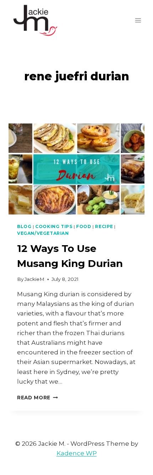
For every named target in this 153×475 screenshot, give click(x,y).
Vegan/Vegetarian (43, 233)
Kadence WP (77, 453)
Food (83, 226)
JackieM (34, 279)
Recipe (104, 226)
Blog (24, 226)
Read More (37, 397)
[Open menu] (137, 20)
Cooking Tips (53, 226)
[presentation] (76, 168)
